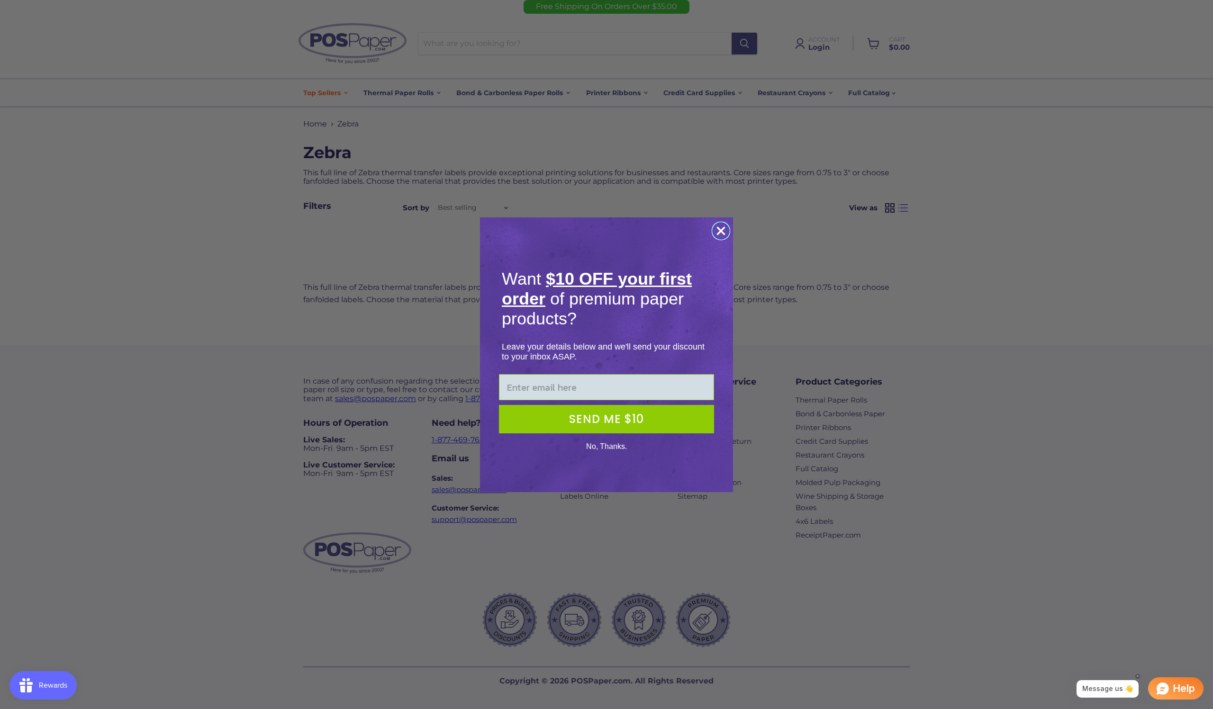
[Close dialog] (721, 231)
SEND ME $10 (606, 419)
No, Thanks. (606, 446)
